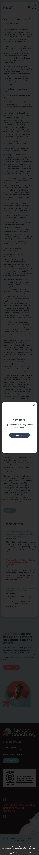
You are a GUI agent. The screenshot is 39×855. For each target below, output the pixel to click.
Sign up (19, 435)
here (33, 848)
